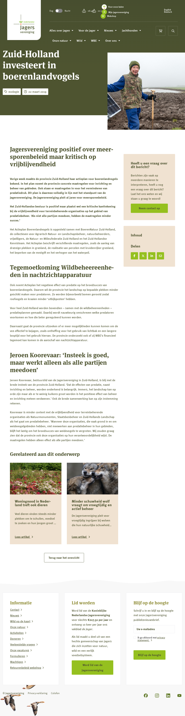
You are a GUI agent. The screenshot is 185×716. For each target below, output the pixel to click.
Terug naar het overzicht (64, 557)
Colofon (55, 693)
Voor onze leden (116, 6)
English (167, 10)
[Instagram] (157, 695)
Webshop (111, 16)
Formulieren (17, 656)
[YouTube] (179, 695)
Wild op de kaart (20, 621)
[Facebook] (146, 695)
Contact (14, 609)
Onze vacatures (19, 650)
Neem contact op (149, 208)
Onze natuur (17, 627)
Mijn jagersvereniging (118, 12)
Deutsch (168, 12)
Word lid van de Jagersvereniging (92, 667)
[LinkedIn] (168, 695)
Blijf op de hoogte (149, 655)
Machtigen (16, 661)
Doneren (15, 638)
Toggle (59, 11)
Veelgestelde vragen (22, 644)
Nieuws (14, 615)
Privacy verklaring (37, 693)
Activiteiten (17, 632)
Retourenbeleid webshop (25, 667)
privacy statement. (151, 639)
